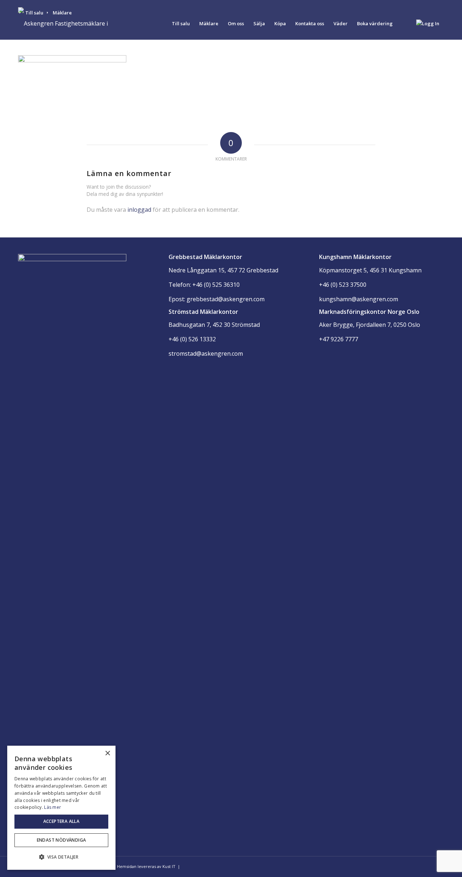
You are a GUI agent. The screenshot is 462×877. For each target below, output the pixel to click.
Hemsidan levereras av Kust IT (146, 866)
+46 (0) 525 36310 (216, 285)
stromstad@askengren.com (206, 354)
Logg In (430, 23)
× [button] (107, 753)
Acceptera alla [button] (61, 821)
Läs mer (52, 807)
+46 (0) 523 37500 (342, 285)
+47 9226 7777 (338, 339)
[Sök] (404, 23)
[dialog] (61, 808)
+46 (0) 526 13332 (192, 339)
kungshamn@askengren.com (358, 299)
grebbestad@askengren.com (226, 299)
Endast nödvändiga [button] (61, 840)
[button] (61, 857)
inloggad (139, 210)
